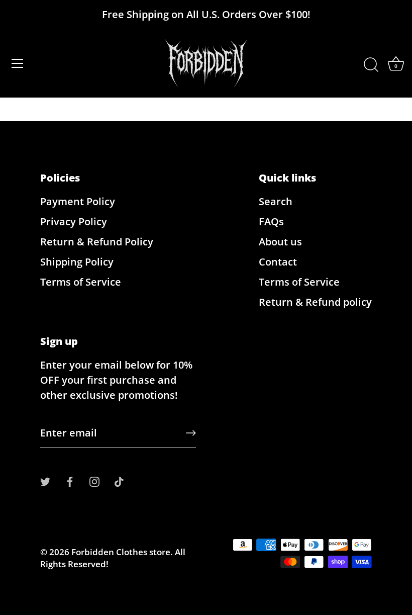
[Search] (371, 65)
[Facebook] (70, 480)
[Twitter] (45, 480)
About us (280, 241)
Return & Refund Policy (96, 241)
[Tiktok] (119, 480)
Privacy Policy (73, 221)
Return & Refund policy (315, 302)
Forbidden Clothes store (120, 552)
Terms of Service (80, 282)
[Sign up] (191, 433)
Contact (278, 262)
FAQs (271, 221)
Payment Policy (77, 201)
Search (275, 201)
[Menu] (18, 63)
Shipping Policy (77, 262)
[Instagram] (94, 480)
